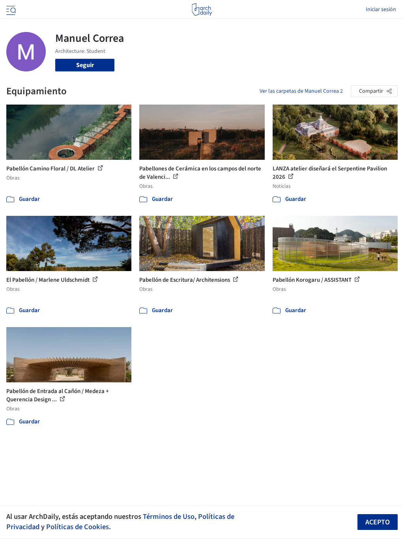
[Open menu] (10, 9)
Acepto (377, 522)
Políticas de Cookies (77, 527)
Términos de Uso (169, 516)
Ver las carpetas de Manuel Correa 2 (301, 91)
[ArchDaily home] (202, 9)
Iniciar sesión (381, 9)
